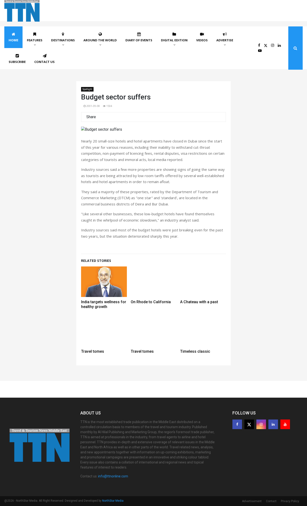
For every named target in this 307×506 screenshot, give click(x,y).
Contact (271, 501)
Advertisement (252, 501)
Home (13, 40)
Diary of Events (138, 40)
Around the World (100, 40)
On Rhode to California (151, 302)
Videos (202, 40)
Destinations (63, 40)
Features (34, 40)
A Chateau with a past (199, 302)
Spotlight (87, 89)
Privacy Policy (290, 501)
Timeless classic (195, 351)
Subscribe (17, 62)
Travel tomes (92, 351)
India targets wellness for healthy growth (103, 304)
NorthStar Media (113, 500)
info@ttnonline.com (113, 476)
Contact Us (44, 62)
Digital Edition (174, 40)
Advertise (224, 40)
